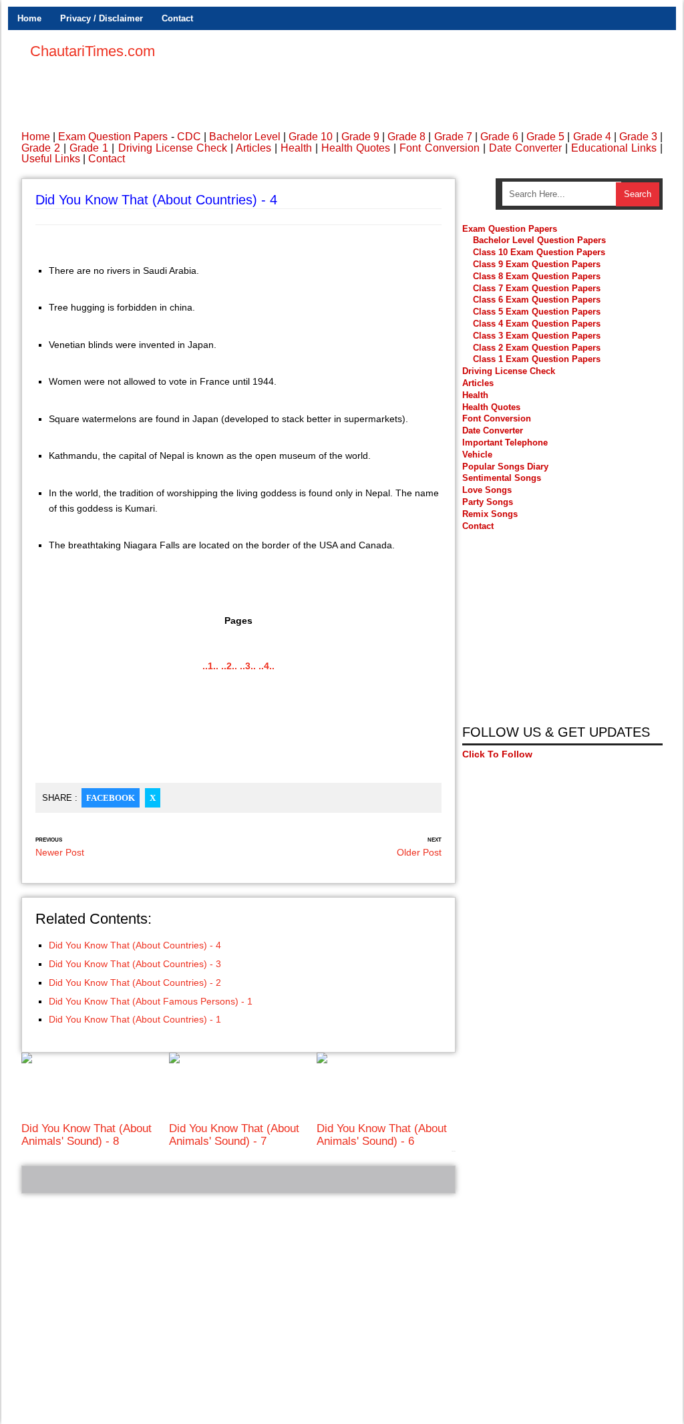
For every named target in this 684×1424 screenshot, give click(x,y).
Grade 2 (40, 148)
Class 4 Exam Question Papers (538, 324)
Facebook (110, 798)
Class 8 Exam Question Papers (537, 276)
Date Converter (525, 148)
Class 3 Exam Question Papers (538, 336)
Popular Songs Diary (505, 467)
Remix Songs (490, 514)
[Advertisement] (419, 73)
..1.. (210, 666)
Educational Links (614, 148)
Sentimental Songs (501, 478)
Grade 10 (311, 136)
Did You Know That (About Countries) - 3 (135, 963)
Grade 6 (499, 136)
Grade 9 (360, 136)
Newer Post (59, 852)
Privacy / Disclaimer (101, 18)
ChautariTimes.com (92, 51)
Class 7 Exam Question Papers (537, 288)
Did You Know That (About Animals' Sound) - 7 (234, 1134)
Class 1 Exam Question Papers (537, 359)
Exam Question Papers (113, 136)
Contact (177, 18)
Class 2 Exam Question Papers (537, 348)
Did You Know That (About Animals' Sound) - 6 (382, 1134)
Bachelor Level (245, 136)
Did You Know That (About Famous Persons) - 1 (150, 1001)
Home (29, 18)
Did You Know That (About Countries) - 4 (135, 945)
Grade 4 (592, 136)
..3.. (248, 666)
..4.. (267, 666)
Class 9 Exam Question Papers (537, 264)
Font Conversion (439, 148)
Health (296, 148)
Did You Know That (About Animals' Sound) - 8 (86, 1134)
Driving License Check (172, 148)
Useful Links (50, 158)
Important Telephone (505, 442)
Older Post (419, 852)
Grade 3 (638, 136)
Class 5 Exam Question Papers (538, 312)
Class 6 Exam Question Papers (537, 300)
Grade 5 (545, 136)
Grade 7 (453, 136)
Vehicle (477, 455)
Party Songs (487, 502)
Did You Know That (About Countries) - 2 (135, 982)
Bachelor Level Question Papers (539, 240)
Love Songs (487, 490)
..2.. (229, 666)
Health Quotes (355, 148)
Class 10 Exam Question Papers (539, 252)
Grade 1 (88, 148)
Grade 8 (406, 136)
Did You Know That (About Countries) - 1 (135, 1019)
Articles (253, 148)
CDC (189, 136)
